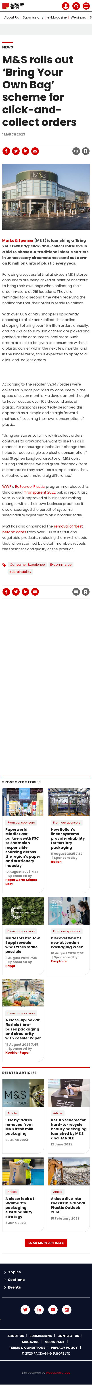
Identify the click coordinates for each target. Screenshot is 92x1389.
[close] (50, 147)
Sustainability (20, 571)
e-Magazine (57, 17)
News (7, 47)
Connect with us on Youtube (53, 1309)
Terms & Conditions (27, 1347)
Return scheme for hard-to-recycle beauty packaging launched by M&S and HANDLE (69, 1129)
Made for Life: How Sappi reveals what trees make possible (22, 945)
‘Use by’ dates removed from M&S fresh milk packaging (19, 1127)
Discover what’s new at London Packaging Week (67, 943)
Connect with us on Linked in (39, 1309)
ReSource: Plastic (30, 486)
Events (14, 1287)
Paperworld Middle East (21, 882)
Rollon (56, 861)
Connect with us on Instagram (66, 1309)
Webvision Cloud (58, 1372)
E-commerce (61, 564)
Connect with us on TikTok (46, 1319)
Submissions (33, 17)
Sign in (25, 141)
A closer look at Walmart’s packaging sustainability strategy (19, 1207)
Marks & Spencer (18, 240)
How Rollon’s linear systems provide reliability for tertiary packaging (68, 838)
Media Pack (55, 1342)
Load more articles (46, 1243)
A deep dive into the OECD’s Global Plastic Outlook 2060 (68, 1205)
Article (12, 1113)
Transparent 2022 (40, 492)
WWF (6, 486)
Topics (14, 1272)
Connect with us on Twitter (25, 1309)
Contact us (68, 1336)
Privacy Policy (64, 1347)
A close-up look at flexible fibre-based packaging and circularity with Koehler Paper (23, 1029)
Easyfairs (59, 961)
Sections (16, 1279)
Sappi (10, 966)
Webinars (78, 17)
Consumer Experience (27, 564)
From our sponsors (21, 822)
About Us (11, 17)
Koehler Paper (17, 1052)
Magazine (30, 1342)
